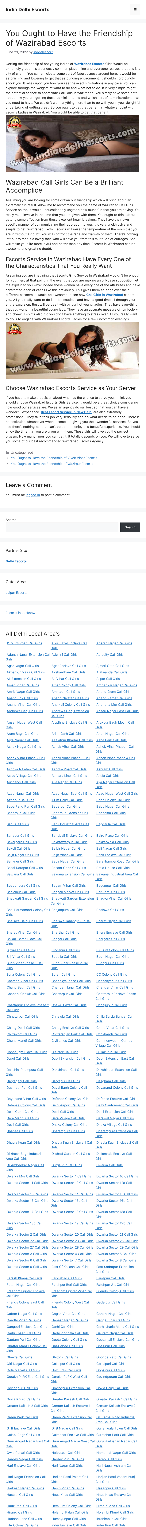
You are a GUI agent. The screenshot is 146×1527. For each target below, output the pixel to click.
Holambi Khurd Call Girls (115, 1512)
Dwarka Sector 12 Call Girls (72, 1183)
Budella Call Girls (65, 957)
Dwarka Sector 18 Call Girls (72, 1212)
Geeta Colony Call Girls (69, 1339)
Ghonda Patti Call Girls (113, 1357)
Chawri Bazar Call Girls (69, 1005)
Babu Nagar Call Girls (112, 806)
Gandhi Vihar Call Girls (24, 1320)
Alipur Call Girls (108, 679)
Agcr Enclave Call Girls (69, 666)
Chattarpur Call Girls (67, 994)
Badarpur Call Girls (21, 813)
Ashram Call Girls (109, 769)
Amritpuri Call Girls (66, 692)
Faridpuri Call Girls (110, 1278)
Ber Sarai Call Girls (110, 892)
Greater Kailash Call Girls (71, 1399)
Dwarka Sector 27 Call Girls (27, 1247)
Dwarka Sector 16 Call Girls (27, 1201)
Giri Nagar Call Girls (22, 1364)
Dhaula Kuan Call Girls (23, 1142)
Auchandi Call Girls (21, 782)
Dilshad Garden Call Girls (71, 1154)
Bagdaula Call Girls (110, 824)
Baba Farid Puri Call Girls (26, 806)
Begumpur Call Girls (111, 885)
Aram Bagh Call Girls (22, 734)
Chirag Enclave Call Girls (70, 1028)
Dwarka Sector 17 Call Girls (27, 1212)
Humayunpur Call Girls (69, 1519)
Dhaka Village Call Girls (114, 1125)
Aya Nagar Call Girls (67, 782)
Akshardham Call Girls (69, 672)
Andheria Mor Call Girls (114, 704)
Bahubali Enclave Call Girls (72, 835)
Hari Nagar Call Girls (67, 1466)
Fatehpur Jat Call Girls (113, 1285)
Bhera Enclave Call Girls (114, 932)
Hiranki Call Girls (19, 1512)
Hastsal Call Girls (20, 1495)
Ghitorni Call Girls (65, 1357)
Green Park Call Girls (22, 1417)
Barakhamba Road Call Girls (117, 861)
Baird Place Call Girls (112, 835)
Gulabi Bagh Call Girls (23, 1435)
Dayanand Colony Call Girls (117, 1087)
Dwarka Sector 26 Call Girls (117, 1241)
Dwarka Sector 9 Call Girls (27, 1267)
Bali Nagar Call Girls (111, 848)
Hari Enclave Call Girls (23, 1466)
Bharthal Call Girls (65, 932)
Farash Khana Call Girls (24, 1278)
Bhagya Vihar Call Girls (113, 898)
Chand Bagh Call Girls (23, 987)
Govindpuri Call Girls (22, 1388)
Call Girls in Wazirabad (104, 295)
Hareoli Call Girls (109, 1459)
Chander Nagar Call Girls (71, 987)
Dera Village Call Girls (68, 1118)
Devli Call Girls (18, 1125)
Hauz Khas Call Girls (67, 1495)
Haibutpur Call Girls (66, 1453)
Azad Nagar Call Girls (23, 793)
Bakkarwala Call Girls (112, 842)
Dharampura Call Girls (68, 1131)
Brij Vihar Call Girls (21, 957)
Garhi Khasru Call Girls (24, 1333)
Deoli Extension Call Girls (115, 1112)
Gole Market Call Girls (23, 1370)
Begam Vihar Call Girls (69, 885)
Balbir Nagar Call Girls (68, 848)
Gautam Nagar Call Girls (114, 1333)
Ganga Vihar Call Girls (113, 1320)
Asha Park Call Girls (111, 740)
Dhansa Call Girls (20, 1131)
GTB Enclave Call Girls (23, 1428)
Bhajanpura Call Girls (67, 910)
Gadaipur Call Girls (110, 1302)
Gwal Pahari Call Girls (23, 1453)
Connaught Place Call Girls (27, 1052)
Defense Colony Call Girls (26, 1105)
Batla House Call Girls (113, 868)
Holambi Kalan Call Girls (70, 1512)
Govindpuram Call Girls (114, 1377)
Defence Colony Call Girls (71, 1099)
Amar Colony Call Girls (69, 685)
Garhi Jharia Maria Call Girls (117, 1327)
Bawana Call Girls (20, 874)
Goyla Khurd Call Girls (23, 1399)
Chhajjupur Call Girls (111, 1005)
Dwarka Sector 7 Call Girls (71, 1260)
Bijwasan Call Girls (21, 950)
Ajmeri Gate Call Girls (112, 666)
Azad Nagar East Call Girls (72, 793)
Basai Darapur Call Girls (25, 868)
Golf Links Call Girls (66, 1370)
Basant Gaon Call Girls (69, 868)
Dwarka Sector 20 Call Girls (73, 1234)
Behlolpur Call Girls (21, 892)
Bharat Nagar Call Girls (113, 921)
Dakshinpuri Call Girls (68, 1070)
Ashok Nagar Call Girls (24, 746)
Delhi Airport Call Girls (68, 1105)
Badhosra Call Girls (111, 813)
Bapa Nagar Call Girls (68, 861)
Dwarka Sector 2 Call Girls (27, 1234)
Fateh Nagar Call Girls (23, 1285)
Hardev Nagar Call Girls (25, 1459)
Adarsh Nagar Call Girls (114, 643)
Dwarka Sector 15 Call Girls (117, 1194)
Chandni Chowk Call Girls (26, 994)
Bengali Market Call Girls (70, 892)
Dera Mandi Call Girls (23, 1118)
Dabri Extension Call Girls (71, 1058)
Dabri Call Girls (18, 1058)
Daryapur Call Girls (66, 1081)
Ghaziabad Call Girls (67, 1346)
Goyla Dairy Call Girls (112, 1388)
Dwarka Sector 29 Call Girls (117, 1247)
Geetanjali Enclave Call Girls (117, 1339)
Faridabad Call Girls (67, 1278)
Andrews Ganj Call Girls (25, 711)
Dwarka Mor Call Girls (23, 1176)
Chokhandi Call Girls (111, 1034)
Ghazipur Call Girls (110, 1346)
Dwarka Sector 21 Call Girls (117, 1234)
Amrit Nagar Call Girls (23, 692)
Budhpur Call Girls (110, 963)
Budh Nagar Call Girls (112, 957)
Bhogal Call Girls (64, 939)
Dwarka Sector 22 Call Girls (27, 1241)
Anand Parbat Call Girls (114, 698)
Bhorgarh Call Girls (110, 939)
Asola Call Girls (108, 776)
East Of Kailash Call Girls (70, 1267)
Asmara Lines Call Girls (69, 776)
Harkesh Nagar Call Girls (25, 1488)
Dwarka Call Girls (109, 1165)
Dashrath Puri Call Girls (24, 1087)
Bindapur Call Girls (66, 950)
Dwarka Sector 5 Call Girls (116, 1254)
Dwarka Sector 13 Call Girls (27, 1194)
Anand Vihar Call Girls (23, 704)
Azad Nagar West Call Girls (117, 793)
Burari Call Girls (63, 974)
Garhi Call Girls (63, 1327)
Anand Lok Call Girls (22, 698)
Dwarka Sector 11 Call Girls (27, 1183)
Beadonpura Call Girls (23, 885)
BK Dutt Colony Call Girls (115, 950)
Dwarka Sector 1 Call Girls (71, 1176)
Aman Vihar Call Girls (23, 685)
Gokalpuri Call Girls (110, 1364)
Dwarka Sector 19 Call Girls (72, 1223)
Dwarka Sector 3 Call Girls (27, 1254)
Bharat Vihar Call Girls (23, 932)
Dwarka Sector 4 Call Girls (72, 1254)
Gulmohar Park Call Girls (115, 1435)
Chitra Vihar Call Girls (112, 1028)
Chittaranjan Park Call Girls (72, 1034)
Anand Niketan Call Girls (70, 698)
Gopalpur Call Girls (110, 1370)
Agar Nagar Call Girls (23, 666)
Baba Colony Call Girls (113, 800)
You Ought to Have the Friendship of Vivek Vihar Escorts (54, 458)
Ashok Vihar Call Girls (68, 746)
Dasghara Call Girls (111, 1081)
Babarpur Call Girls (66, 806)
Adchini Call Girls (65, 654)
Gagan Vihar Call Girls (68, 1314)
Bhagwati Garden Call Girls (27, 898)
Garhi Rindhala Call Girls (70, 1333)
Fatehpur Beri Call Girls (69, 1285)
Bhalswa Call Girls (110, 910)
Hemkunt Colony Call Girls (71, 1506)
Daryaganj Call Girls (22, 1081)
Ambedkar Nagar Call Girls (116, 685)
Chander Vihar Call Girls (114, 987)
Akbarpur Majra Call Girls (26, 672)
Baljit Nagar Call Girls (23, 855)
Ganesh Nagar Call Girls (70, 1320)
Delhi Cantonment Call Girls (117, 1105)
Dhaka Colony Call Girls (69, 1125)
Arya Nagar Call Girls (23, 740)
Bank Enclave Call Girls (113, 855)
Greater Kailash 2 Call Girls (27, 1406)
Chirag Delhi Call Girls (23, 1028)
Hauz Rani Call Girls (22, 1506)
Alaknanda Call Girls (111, 672)
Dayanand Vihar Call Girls (26, 1099)
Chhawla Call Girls (65, 1016)
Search (11, 520)
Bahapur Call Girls (20, 835)
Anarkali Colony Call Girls (71, 704)
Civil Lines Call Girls (67, 1041)
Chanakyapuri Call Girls (114, 981)
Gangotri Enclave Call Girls (27, 1327)
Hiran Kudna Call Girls (113, 1506)
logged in (33, 495)
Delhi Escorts (16, 561)
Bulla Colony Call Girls (23, 974)
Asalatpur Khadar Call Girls (72, 740)
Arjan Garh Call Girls (67, 734)
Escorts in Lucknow (20, 613)
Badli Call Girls (18, 824)
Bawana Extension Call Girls (73, 874)
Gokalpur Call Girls (66, 1364)
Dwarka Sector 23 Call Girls (73, 1241)
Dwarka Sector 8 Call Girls (116, 1260)
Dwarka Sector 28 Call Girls (72, 1247)
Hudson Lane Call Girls (24, 1519)
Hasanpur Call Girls (111, 1488)
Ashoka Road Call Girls (69, 769)
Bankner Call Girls (20, 861)
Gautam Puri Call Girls (23, 1339)
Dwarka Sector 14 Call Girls (72, 1194)
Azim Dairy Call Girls (67, 800)
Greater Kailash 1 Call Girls (116, 1399)
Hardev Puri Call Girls (68, 1459)
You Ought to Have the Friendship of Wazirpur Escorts (52, 464)
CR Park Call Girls (65, 1052)
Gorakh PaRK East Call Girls (28, 1377)
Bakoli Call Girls (18, 848)
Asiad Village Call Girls (24, 776)
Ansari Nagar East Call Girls (117, 711)
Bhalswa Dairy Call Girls (25, 921)
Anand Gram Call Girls (113, 692)
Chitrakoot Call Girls (22, 1034)
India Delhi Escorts (27, 9)
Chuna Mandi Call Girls (24, 1041)
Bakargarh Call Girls (22, 842)
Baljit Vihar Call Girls (67, 855)
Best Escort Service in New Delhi (66, 412)
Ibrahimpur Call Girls (111, 1519)
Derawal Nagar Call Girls (115, 1118)
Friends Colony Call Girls (115, 1291)
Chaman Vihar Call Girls (25, 981)
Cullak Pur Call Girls (111, 1052)
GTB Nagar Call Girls (67, 1428)
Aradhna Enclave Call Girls (72, 722)
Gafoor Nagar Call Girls (24, 1314)
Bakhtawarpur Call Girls (69, 842)
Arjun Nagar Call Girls (112, 734)
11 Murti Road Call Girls (24, 643)
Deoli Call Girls (63, 1112)
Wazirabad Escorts (89, 64)
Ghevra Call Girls (19, 1357)
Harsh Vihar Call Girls (68, 1488)
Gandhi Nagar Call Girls (114, 1314)
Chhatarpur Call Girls (22, 1016)
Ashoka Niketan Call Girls (26, 769)
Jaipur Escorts (16, 593)
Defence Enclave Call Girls (116, 1099)
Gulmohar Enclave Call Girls (73, 1435)
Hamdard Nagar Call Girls (116, 1453)
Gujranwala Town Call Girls (117, 1428)
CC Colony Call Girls (111, 974)
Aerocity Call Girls (110, 654)
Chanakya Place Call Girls (71, 981)
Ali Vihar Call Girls (65, 679)
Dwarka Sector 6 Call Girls (27, 1260)
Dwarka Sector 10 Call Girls (117, 1176)
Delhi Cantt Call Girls (22, 1112)
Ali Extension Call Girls (24, 679)
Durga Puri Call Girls (67, 1165)
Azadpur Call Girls (20, 800)
